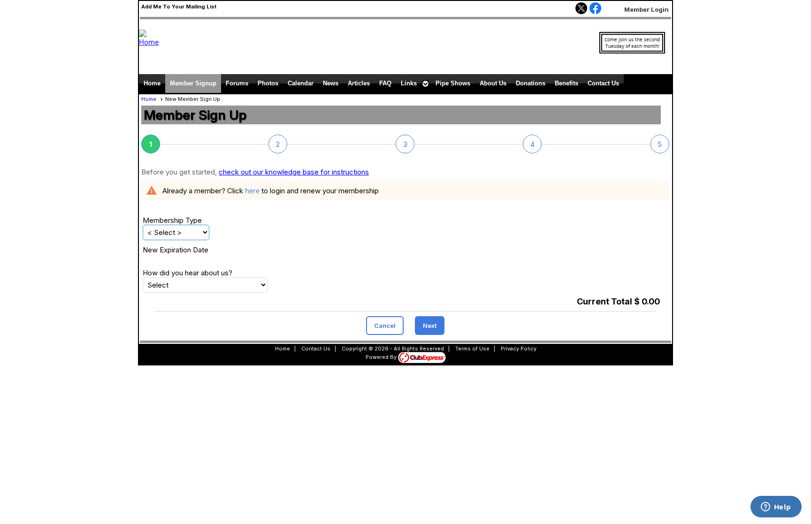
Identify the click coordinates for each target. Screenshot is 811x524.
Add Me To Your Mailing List (178, 6)
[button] (413, 83)
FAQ (385, 83)
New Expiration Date (175, 249)
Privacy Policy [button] (518, 348)
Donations (530, 83)
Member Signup (193, 83)
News (330, 83)
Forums (237, 83)
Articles (359, 83)
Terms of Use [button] (472, 348)
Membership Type (172, 220)
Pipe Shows (453, 83)
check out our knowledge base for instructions (294, 171)
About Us (493, 83)
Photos (268, 83)
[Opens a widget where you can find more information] (776, 507)
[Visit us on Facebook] (595, 8)
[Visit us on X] (581, 8)
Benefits (566, 83)
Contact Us (603, 83)
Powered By (382, 357)
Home (152, 83)
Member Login (646, 9)
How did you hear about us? (187, 272)
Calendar (301, 83)
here (252, 190)
